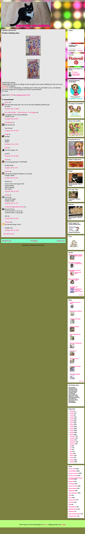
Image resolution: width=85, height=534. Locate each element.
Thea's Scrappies (74, 279)
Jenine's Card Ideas (75, 318)
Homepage (33, 241)
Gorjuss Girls (72, 499)
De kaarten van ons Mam (75, 303)
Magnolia (71, 481)
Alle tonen (81, 294)
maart (71, 453)
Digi (70, 504)
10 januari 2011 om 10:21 (11, 119)
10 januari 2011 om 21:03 (11, 218)
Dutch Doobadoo (73, 473)
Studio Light (72, 468)
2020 (72, 417)
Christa (76, 72)
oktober (72, 440)
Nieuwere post (6, 241)
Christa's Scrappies (75, 262)
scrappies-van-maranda (74, 287)
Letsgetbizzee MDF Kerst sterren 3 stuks (78, 290)
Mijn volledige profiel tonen (76, 74)
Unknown (7, 222)
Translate (80, 50)
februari (72, 455)
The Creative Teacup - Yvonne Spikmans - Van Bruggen (20, 112)
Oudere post (61, 241)
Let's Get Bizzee (73, 493)
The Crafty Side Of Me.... (75, 335)
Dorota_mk (73, 350)
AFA (70, 495)
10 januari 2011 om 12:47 (11, 178)
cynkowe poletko (74, 326)
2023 (72, 411)
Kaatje (6, 134)
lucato (45, 525)
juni (71, 447)
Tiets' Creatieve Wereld (76, 254)
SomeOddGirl (72, 471)
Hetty (6, 148)
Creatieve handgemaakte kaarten (14, 207)
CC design (71, 483)
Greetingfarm (72, 506)
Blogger (64, 525)
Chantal (7, 171)
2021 (72, 415)
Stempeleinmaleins (75, 374)
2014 (72, 428)
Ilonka (6, 160)
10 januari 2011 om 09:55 (12, 109)
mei (71, 449)
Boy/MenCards (73, 509)
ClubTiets (71, 502)
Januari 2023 (78, 263)
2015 (72, 426)
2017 (72, 422)
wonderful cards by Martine (75, 271)
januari (72, 457)
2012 (72, 432)
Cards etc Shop (73, 486)
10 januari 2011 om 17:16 (11, 203)
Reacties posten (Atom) (37, 245)
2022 (72, 413)
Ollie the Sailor (78, 256)
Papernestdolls (73, 488)
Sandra (7, 102)
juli (71, 445)
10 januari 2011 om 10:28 (11, 156)
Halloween (71, 511)
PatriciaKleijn (8, 122)
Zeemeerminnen (73, 516)
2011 (71, 434)
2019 (72, 419)
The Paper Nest (74, 358)
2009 (72, 461)
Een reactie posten (9, 234)
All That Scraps (73, 475)
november (72, 438)
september (73, 442)
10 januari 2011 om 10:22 (11, 131)
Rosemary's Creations (76, 311)
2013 (72, 430)
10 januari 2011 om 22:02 (12, 230)
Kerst (76, 280)
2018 (72, 420)
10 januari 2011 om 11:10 (11, 168)
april (71, 451)
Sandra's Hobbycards (76, 343)
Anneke (7, 195)
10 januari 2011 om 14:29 (11, 191)
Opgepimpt (71, 490)
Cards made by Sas (75, 366)
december (72, 436)
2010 (72, 459)
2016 (72, 424)
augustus (72, 443)
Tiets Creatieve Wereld (75, 513)
